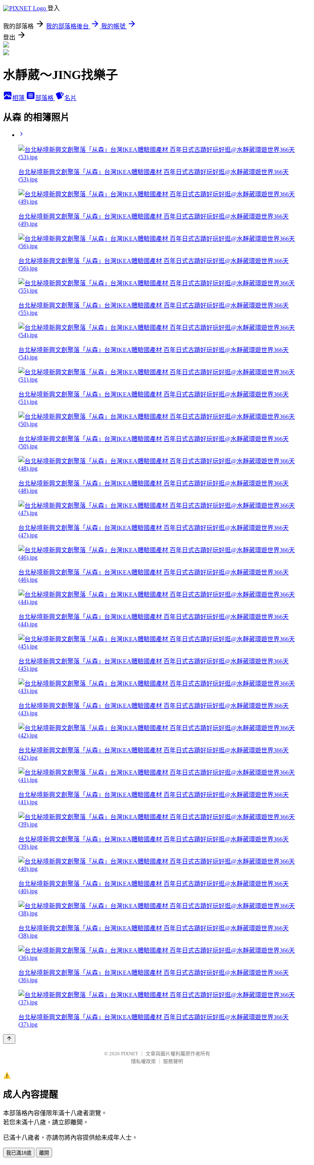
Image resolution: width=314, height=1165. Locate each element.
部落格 (45, 98)
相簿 (19, 98)
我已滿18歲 (18, 1153)
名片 (70, 98)
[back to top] (9, 1039)
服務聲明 (173, 1061)
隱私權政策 (143, 1061)
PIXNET (129, 1053)
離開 (44, 1153)
